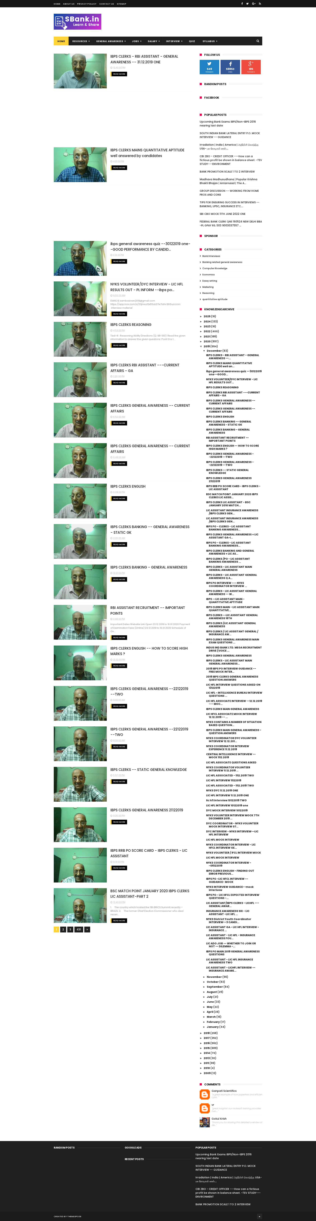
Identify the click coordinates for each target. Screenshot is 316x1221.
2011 (207, 1063)
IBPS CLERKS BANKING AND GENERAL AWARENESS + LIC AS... (230, 552)
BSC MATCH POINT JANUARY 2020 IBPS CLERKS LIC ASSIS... (232, 495)
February (213, 1022)
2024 (207, 321)
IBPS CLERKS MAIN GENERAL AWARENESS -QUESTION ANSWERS (233, 731)
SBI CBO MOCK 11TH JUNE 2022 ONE (222, 214)
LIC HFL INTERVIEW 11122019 (223, 780)
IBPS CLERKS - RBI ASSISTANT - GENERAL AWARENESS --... (232, 356)
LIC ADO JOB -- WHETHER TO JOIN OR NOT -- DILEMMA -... (231, 945)
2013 (207, 1058)
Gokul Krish (219, 1118)
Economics (208, 274)
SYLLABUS (209, 41)
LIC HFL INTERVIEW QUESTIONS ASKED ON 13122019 (233, 686)
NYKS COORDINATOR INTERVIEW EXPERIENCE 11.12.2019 (227, 747)
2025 (207, 316)
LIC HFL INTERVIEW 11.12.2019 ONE (227, 795)
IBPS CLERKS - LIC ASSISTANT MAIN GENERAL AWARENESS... (229, 662)
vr (213, 1104)
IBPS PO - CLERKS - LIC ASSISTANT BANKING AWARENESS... (228, 528)
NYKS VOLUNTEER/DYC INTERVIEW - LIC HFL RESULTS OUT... (232, 380)
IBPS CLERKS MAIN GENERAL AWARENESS (232, 709)
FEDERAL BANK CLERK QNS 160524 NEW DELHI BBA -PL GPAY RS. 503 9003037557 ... (231, 223)
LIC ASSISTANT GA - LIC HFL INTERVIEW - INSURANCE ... (232, 928)
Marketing (208, 287)
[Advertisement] (123, 119)
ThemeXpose (74, 1216)
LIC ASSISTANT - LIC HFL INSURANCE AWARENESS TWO (229, 961)
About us (68, 3)
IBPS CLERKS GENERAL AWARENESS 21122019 (146, 810)
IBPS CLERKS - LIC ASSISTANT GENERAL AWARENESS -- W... (231, 592)
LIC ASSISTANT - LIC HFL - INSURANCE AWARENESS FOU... (230, 936)
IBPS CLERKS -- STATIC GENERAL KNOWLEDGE (148, 769)
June (211, 1002)
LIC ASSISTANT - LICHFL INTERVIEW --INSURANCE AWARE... (230, 969)
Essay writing (209, 280)
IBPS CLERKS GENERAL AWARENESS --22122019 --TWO (230, 455)
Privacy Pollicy (87, 3)
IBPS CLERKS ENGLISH (128, 486)
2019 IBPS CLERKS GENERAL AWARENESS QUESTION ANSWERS (232, 678)
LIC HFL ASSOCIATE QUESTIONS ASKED (231, 762)
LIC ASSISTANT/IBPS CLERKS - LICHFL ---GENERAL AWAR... (232, 904)
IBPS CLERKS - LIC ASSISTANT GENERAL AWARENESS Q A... (231, 576)
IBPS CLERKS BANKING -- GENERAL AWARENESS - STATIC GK (228, 423)
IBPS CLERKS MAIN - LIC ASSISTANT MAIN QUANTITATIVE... (232, 608)
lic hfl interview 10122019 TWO (226, 800)
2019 (207, 346)
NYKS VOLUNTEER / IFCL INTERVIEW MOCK (233, 852)
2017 (207, 1038)
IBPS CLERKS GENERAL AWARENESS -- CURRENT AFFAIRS (230, 402)
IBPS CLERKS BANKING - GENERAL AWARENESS (148, 567)
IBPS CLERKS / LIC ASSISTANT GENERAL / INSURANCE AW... (232, 633)
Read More (119, 73)
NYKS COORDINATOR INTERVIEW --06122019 (228, 864)
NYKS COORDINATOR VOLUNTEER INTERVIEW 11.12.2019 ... (228, 769)
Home (57, 3)
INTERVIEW (173, 41)
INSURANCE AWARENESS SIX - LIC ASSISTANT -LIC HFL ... (227, 912)
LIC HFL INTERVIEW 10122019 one (227, 805)
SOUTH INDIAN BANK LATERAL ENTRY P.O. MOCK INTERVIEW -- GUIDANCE (230, 135)
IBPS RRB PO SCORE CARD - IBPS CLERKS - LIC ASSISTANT (233, 487)
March (211, 1017)
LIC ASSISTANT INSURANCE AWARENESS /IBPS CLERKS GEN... (232, 511)
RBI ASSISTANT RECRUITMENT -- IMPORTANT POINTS (227, 439)
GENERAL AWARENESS (109, 41)
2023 (207, 326)
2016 (207, 1043)
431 (79, 929)
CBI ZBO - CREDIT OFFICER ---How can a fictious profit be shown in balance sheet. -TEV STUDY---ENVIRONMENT (231, 160)
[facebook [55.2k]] (242, 3)
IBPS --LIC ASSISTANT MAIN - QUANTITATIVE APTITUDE (225, 600)
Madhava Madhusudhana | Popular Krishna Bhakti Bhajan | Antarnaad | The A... (228, 181)
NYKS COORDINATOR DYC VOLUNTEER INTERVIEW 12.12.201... (231, 739)
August (212, 992)
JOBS (135, 41)
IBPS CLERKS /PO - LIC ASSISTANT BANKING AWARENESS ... (228, 560)
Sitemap (121, 3)
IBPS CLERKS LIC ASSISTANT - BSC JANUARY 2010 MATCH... (228, 503)
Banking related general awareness (222, 262)
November (214, 977)
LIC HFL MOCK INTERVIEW (222, 840)
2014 (207, 1053)
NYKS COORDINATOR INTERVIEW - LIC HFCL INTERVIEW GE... (231, 846)
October (213, 982)
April (210, 1012)
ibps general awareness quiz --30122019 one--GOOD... (234, 372)
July (210, 997)
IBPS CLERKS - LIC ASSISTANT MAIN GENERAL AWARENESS (229, 568)
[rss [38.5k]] (260, 3)
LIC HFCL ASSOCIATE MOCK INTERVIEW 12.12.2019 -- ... (231, 715)
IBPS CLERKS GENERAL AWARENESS (229, 655)
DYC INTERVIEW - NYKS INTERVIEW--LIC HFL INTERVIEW (232, 833)
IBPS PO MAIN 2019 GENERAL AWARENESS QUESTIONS (233, 953)
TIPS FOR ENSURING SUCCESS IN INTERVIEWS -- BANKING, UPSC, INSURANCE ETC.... (229, 204)
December (214, 351)
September (215, 987)
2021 (207, 336)
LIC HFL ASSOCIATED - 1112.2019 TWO (230, 775)
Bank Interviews (211, 256)
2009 (207, 1073)
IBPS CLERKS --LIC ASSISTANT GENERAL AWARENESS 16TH (232, 616)
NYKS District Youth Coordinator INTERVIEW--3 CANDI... (228, 920)
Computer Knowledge (214, 268)
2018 (207, 1033)
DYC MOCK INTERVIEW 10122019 (227, 810)
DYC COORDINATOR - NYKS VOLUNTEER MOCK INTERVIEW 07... (232, 825)
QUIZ (192, 41)
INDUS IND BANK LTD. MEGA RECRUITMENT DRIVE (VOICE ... (234, 649)
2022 (207, 331)
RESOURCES (79, 41)
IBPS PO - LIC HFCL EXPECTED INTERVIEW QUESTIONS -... (232, 896)
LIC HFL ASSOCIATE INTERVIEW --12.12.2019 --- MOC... (234, 702)
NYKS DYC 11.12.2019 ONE (222, 790)
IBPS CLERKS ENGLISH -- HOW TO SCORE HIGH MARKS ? (232, 447)
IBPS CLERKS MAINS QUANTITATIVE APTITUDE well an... (229, 364)
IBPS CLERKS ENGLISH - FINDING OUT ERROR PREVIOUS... (230, 872)
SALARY (152, 41)
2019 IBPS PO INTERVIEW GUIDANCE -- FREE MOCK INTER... (231, 670)
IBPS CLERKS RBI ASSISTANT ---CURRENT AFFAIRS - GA (233, 394)
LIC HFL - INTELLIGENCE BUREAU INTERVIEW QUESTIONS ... (234, 694)
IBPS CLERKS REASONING (130, 324)
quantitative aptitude (214, 299)
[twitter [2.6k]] (247, 3)
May (210, 1007)
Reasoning (208, 293)
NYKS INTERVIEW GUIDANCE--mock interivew (230, 888)
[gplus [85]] (254, 3)
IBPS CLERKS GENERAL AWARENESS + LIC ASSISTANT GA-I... (232, 536)
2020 (207, 341)
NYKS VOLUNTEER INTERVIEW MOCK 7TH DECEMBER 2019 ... (232, 817)
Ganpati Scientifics (224, 1091)
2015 (207, 1048)
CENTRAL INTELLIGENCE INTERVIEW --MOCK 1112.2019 (231, 755)
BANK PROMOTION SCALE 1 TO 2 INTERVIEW (227, 171)
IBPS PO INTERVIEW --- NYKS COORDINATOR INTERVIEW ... (226, 584)
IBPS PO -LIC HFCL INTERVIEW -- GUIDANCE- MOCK (227, 880)
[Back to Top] (259, 1216)
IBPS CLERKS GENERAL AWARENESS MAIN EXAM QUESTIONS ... (232, 641)
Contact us (106, 3)
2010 (207, 1068)
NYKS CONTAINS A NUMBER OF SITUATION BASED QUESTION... (234, 723)
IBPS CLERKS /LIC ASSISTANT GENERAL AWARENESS (231, 624)
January (213, 1027)
